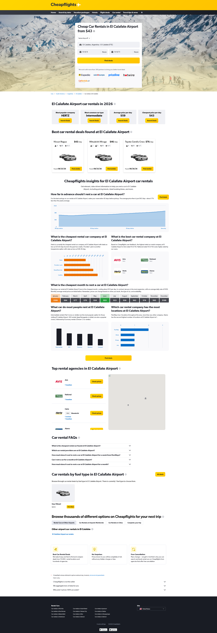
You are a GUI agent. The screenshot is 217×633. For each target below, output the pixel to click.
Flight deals (105, 12)
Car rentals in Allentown (58, 617)
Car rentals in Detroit (100, 617)
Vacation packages (81, 12)
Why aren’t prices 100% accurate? (66, 590)
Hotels (95, 12)
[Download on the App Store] (113, 630)
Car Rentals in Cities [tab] (115, 523)
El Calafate (79, 94)
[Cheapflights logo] (63, 5)
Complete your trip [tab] (134, 523)
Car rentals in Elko (78, 614)
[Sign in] (142, 12)
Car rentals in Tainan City (80, 611)
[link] (65, 120)
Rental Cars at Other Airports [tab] (64, 523)
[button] (94, 31)
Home (53, 12)
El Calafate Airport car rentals (63, 534)
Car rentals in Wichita (57, 608)
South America (60, 94)
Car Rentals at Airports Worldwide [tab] (91, 523)
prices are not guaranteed (97, 575)
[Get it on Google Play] (103, 630)
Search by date (65, 12)
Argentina (70, 94)
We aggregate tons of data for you (66, 586)
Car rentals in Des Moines (58, 611)
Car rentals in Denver (79, 617)
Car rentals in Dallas (100, 611)
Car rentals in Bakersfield (58, 614)
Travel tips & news (130, 12)
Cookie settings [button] (101, 624)
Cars (52, 94)
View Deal (70, 507)
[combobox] (84, 38)
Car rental (116, 12)
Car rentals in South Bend (80, 608)
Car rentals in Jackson (101, 608)
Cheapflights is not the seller (64, 582)
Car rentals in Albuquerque (102, 614)
